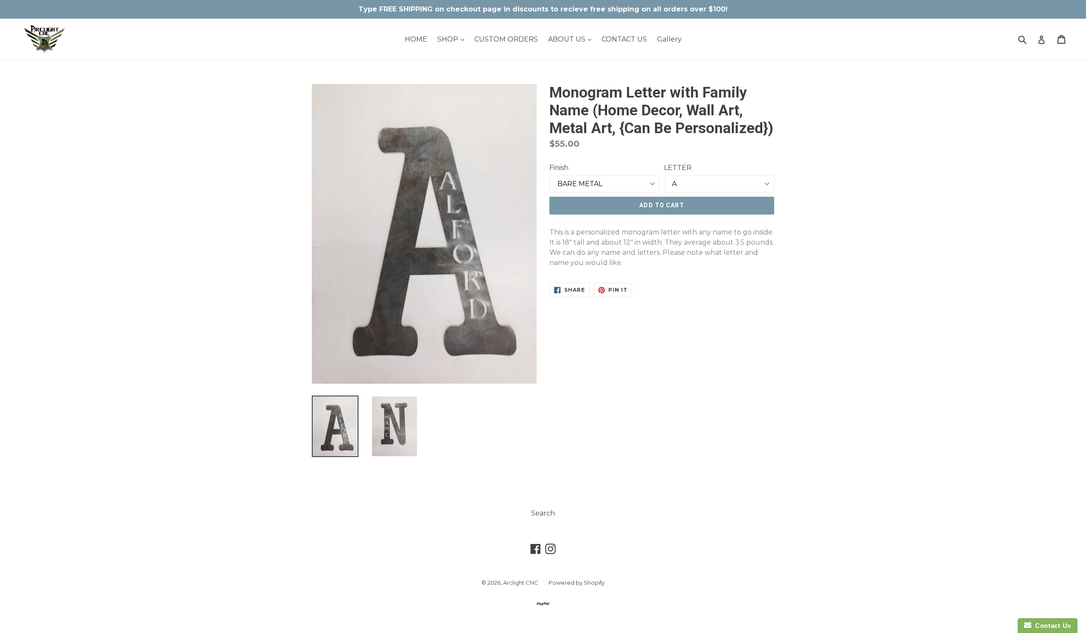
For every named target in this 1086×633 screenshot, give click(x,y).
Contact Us (1051, 625)
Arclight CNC (520, 582)
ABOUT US (572, 39)
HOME (416, 39)
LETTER (677, 168)
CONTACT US (624, 39)
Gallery (669, 39)
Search (543, 513)
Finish (558, 168)
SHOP (452, 39)
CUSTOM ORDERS (506, 39)
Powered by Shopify (577, 582)
